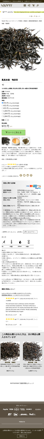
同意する (22, 436)
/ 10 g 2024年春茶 (11, 108)
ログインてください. (19, 166)
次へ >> (38, 16)
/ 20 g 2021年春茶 (12, 111)
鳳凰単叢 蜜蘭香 (10, 362)
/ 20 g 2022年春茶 (12, 114)
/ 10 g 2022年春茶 (11, 106)
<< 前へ (31, 16)
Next (42, 49)
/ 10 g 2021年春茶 (11, 103)
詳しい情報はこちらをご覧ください (20, 218)
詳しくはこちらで (26, 432)
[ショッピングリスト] (33, 5)
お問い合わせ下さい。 (30, 232)
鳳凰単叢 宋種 (32, 362)
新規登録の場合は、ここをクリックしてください (16, 295)
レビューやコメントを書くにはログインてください (16, 293)
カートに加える (14, 132)
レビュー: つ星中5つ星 (15, 164)
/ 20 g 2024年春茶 (12, 116)
